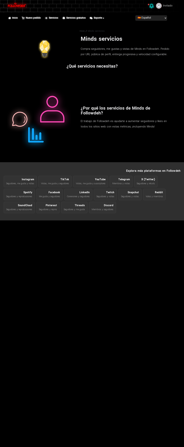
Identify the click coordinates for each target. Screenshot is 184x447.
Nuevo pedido (33, 18)
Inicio (15, 18)
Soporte (98, 18)
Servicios (53, 18)
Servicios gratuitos (76, 18)
